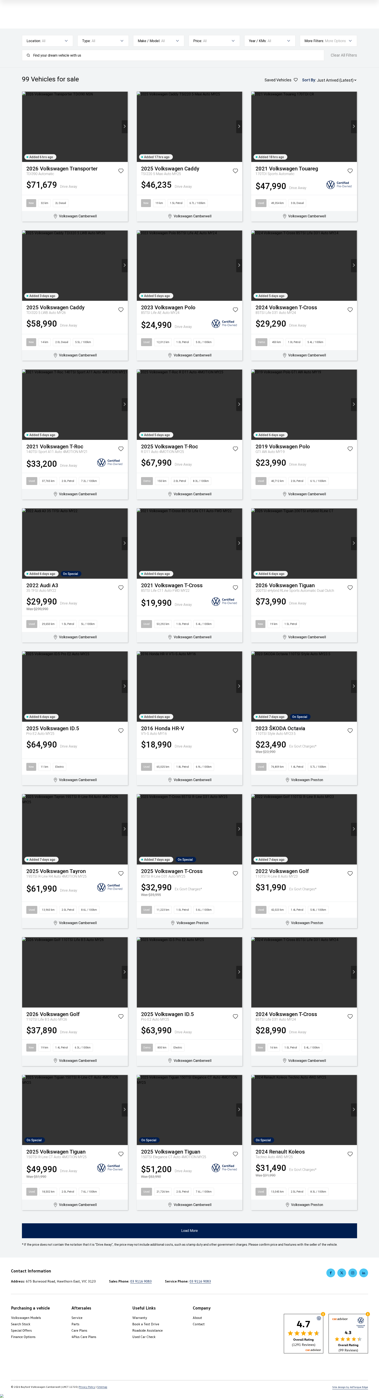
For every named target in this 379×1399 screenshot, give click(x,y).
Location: (34, 41)
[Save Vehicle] (120, 172)
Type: (86, 41)
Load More (189, 1231)
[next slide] (125, 126)
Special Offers (21, 1330)
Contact (199, 1324)
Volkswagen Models (26, 1317)
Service (77, 1317)
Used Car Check (144, 1337)
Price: (197, 41)
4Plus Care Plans (84, 1337)
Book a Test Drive (145, 1324)
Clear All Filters (344, 55)
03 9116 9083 (141, 1281)
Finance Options (23, 1337)
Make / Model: (149, 41)
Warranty (139, 1317)
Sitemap (102, 1386)
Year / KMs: (257, 41)
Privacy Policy (87, 1386)
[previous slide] (25, 126)
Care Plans (79, 1330)
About (197, 1317)
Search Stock (20, 1324)
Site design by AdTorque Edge (350, 1387)
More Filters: (314, 41)
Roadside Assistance (147, 1330)
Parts (75, 1324)
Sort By (308, 80)
